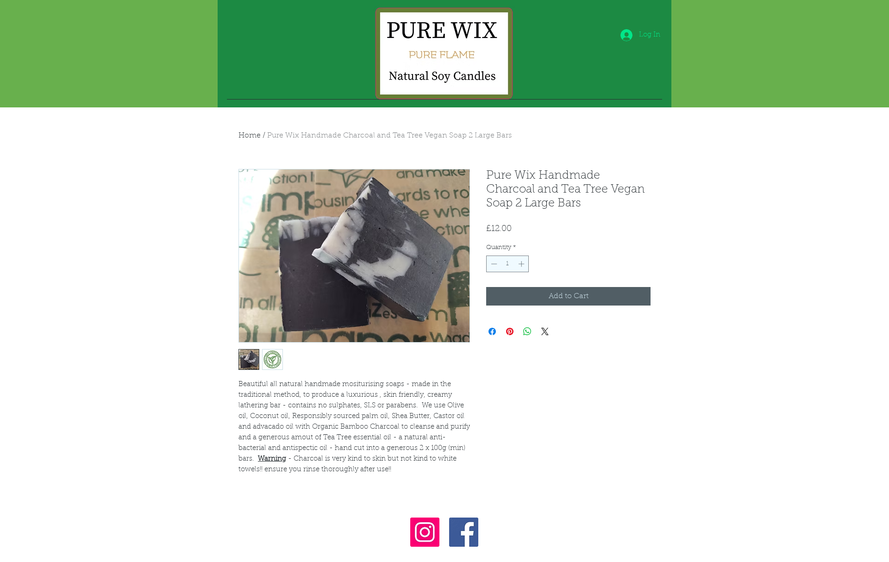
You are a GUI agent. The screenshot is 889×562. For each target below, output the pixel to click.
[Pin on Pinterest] (509, 331)
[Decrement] (493, 264)
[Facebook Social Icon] (463, 532)
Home (249, 135)
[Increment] (522, 264)
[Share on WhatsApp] (527, 331)
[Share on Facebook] (492, 331)
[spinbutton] (508, 264)
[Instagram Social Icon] (424, 532)
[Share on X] (545, 331)
